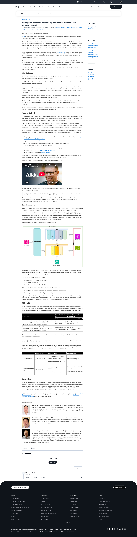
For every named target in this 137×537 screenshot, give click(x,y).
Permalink (28, 29)
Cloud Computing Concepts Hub (20, 507)
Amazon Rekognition (93, 54)
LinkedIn (91, 76)
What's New (91, 28)
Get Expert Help (103, 513)
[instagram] (114, 529)
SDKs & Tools (73, 501)
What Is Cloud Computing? (18, 501)
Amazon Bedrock (61, 52)
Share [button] (43, 29)
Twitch (91, 78)
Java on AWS (73, 510)
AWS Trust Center (45, 504)
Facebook (91, 74)
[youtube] (120, 529)
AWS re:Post (102, 504)
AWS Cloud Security (17, 510)
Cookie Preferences (29, 531)
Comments (36, 29)
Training (43, 501)
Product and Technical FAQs (48, 513)
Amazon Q (90, 52)
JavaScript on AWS (75, 516)
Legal (100, 519)
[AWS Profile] (121, 2)
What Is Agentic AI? (16, 504)
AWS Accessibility (104, 516)
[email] (125, 529)
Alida (23, 36)
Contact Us (102, 498)
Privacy (13, 531)
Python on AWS (74, 507)
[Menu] (81, 477)
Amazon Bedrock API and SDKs (47, 150)
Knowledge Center (104, 507)
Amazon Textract (92, 58)
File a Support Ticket (104, 501)
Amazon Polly (91, 50)
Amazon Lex (91, 49)
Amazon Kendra (92, 47)
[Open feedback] (135, 268)
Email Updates (93, 80)
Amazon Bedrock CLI (46, 152)
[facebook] (109, 529)
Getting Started (92, 27)
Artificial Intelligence (28, 19)
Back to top (67, 522)
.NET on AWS (73, 504)
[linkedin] (112, 529)
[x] (107, 529)
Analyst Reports (45, 516)
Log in (51, 462)
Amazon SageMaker (93, 56)
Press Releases (15, 519)
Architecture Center (46, 510)
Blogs (13, 516)
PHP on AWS (73, 513)
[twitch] (117, 529)
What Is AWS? (15, 498)
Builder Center (74, 498)
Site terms (20, 531)
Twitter (91, 72)
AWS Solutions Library (47, 507)
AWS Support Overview (105, 510)
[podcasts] (122, 529)
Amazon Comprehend (93, 45)
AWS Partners (44, 519)
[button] (33, 6)
